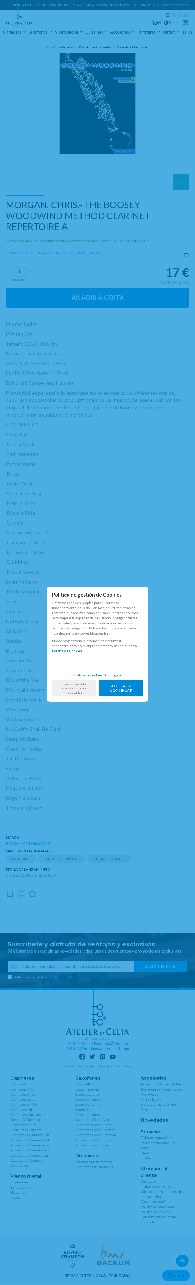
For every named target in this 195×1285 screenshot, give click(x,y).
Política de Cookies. (67, 651)
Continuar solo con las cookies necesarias (74, 688)
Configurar (113, 675)
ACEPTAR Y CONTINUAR (121, 688)
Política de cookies (88, 675)
